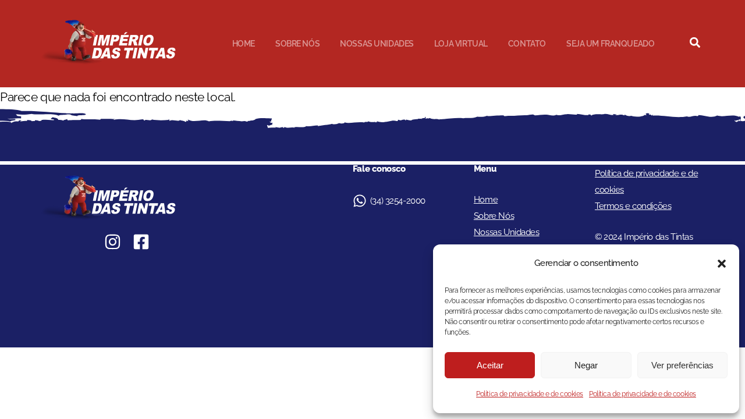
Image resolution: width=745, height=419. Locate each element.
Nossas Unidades (377, 43)
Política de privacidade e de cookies (529, 394)
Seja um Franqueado (610, 43)
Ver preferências (682, 365)
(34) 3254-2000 (397, 201)
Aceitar (490, 365)
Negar (586, 365)
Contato (527, 43)
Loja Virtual (461, 43)
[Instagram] (112, 241)
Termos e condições (633, 206)
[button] (722, 263)
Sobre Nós (297, 43)
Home (243, 43)
